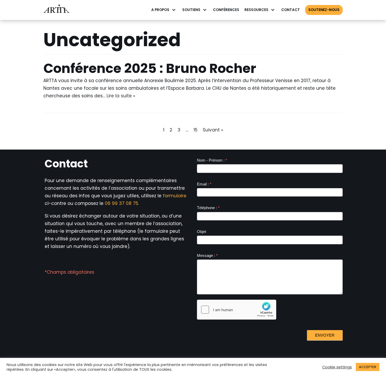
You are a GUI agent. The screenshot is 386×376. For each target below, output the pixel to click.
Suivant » (213, 130)
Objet (201, 231)
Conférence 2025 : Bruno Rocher (149, 68)
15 (195, 130)
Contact (290, 9)
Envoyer (325, 335)
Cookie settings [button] (337, 367)
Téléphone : (208, 207)
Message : (207, 255)
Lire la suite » (121, 96)
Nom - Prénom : (212, 160)
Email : (204, 184)
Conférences (226, 9)
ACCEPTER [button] (367, 366)
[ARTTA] (56, 10)
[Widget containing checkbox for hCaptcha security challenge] (236, 310)
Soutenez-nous (324, 9)
